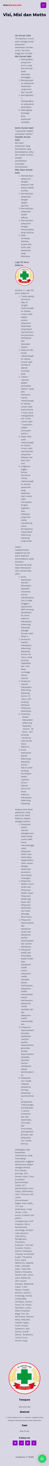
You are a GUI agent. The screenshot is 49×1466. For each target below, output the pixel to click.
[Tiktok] (33, 1443)
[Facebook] (15, 1443)
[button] (42, 1459)
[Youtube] (27, 1443)
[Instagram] (21, 1443)
